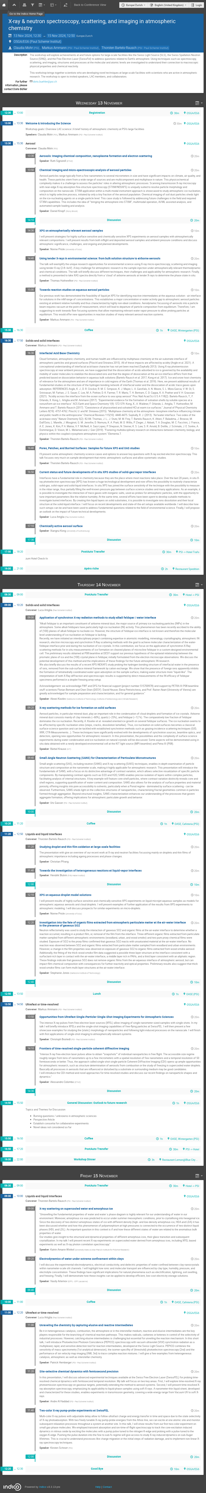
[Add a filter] (33, 5)
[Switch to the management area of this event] (66, 5)
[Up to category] (14, 5)
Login (199, 5)
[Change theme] (53, 5)
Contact (107, 1487)
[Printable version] (25, 5)
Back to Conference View (90, 5)
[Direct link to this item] (128, 103)
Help (98, 1487)
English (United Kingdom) (169, 5)
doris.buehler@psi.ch (45, 81)
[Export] (42, 5)
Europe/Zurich (134, 5)
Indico (42, 1487)
